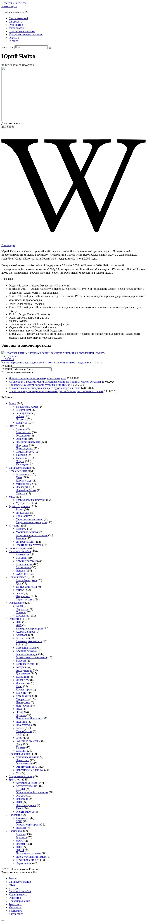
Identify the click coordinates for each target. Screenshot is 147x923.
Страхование (24, 863)
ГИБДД (20, 789)
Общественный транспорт (32, 792)
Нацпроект (22, 705)
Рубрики (6, 368)
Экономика (15, 830)
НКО (19, 708)
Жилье (20, 589)
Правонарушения (19, 753)
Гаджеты (21, 528)
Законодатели (17, 27)
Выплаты (21, 557)
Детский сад (23, 480)
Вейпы (20, 644)
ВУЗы (19, 605)
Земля (19, 593)
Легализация (23, 695)
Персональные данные (30, 769)
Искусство (22, 683)
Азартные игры (25, 631)
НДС (19, 847)
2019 (19, 621)
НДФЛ (20, 850)
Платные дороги (26, 805)
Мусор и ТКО (24, 503)
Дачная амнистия (26, 586)
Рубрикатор (16, 24)
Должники (22, 676)
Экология (14, 814)
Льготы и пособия (20, 551)
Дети (19, 477)
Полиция (21, 721)
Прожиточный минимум (31, 856)
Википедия (8, 245)
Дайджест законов (20, 467)
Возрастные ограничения (31, 657)
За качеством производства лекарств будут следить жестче (44, 388)
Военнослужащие (26, 654)
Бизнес (13, 425)
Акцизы (21, 429)
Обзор (19, 712)
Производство (24, 448)
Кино (19, 686)
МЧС (19, 821)
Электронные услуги (29, 544)
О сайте (13, 40)
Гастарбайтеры (25, 663)
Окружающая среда (28, 824)
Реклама (14, 37)
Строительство (25, 599)
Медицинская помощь (29, 519)
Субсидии (22, 573)
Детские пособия (26, 560)
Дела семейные (18, 470)
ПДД (19, 802)
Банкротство (23, 432)
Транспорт (15, 779)
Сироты (20, 493)
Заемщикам (23, 413)
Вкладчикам (23, 409)
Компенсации (24, 564)
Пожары (21, 827)
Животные (22, 818)
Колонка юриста (19, 548)
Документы (23, 673)
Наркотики (22, 760)
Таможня (21, 454)
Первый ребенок (26, 490)
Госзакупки (23, 435)
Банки (12, 403)
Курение (21, 692)
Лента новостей (18, 18)
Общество (15, 618)
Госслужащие (24, 670)
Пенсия (20, 570)
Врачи (19, 509)
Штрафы (21, 750)
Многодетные (24, 483)
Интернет (14, 525)
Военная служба (26, 650)
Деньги (20, 834)
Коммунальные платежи (31, 499)
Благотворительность (29, 641)
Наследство (23, 486)
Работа (20, 728)
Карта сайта (16, 913)
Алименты (22, 554)
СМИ (19, 734)
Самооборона (24, 731)
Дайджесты (16, 21)
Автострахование (26, 785)
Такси (19, 808)
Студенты (22, 609)
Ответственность (26, 766)
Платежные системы (28, 853)
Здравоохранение (19, 506)
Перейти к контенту (13, 2)
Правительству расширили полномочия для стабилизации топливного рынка (56, 391)
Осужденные (24, 763)
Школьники (23, 615)
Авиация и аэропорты (29, 628)
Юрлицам (22, 464)
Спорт (19, 737)
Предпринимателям (28, 441)
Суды (19, 744)
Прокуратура (24, 724)
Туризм (20, 747)
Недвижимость (18, 576)
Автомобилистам (26, 782)
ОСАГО (21, 795)
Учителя (21, 612)
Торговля (21, 458)
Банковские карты (27, 406)
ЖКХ (12, 496)
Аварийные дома (26, 580)
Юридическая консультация (25, 34)
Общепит (21, 438)
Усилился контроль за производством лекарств (37, 378)
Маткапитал (23, 567)
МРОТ (20, 840)
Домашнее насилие (27, 757)
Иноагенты (23, 679)
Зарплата (21, 837)
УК (18, 773)
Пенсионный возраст (29, 718)
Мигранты (22, 699)
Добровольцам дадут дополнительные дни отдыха (39, 384)
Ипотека (21, 419)
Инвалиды (22, 512)
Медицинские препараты (31, 522)
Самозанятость (25, 451)
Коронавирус (24, 515)
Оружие (21, 715)
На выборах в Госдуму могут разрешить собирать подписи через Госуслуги (55, 381)
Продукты (22, 445)
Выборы (21, 660)
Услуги (20, 461)
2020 (19, 625)
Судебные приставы (28, 740)
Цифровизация (25, 541)
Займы (20, 416)
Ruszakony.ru (9, 6)
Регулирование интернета (32, 535)
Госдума (21, 666)
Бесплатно (22, 638)
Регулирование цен (27, 859)
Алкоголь (21, 634)
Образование (17, 602)
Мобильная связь (26, 531)
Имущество (23, 596)
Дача (19, 583)
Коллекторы (23, 689)
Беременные (23, 474)
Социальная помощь (21, 776)
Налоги (20, 843)
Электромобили (25, 811)
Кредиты (21, 422)
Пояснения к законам (22, 31)
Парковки (22, 798)
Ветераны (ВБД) (26, 647)
